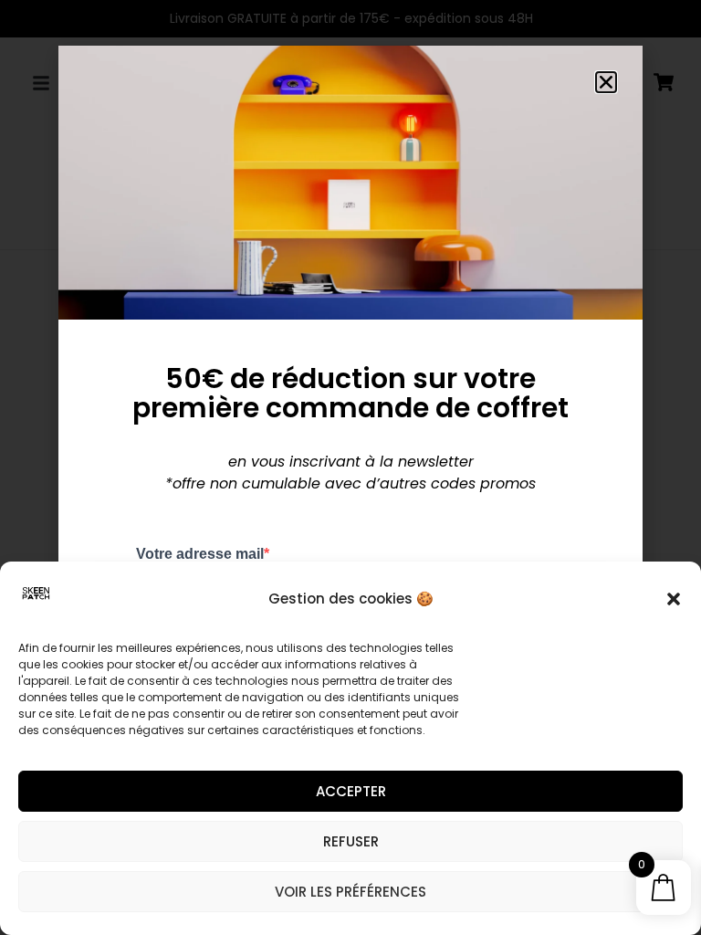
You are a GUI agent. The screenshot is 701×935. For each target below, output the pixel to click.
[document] (350, 467)
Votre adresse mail (200, 554)
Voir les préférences (350, 891)
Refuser (351, 841)
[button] (673, 599)
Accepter (351, 791)
